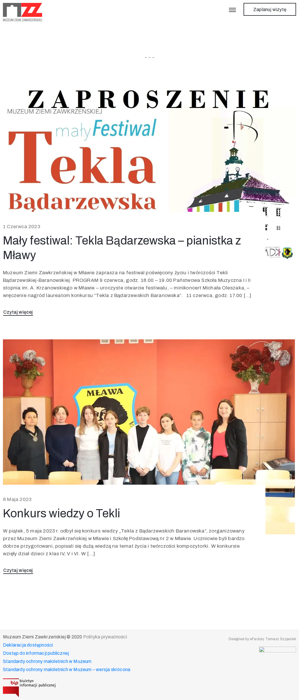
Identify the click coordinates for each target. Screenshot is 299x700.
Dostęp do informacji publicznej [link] (36, 653)
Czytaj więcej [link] (18, 312)
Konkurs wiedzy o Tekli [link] (61, 513)
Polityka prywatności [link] (105, 636)
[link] (22, 12)
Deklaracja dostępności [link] (28, 645)
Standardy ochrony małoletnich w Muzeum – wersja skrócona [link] (66, 669)
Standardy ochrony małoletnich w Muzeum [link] (47, 661)
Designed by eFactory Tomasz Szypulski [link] (262, 639)
